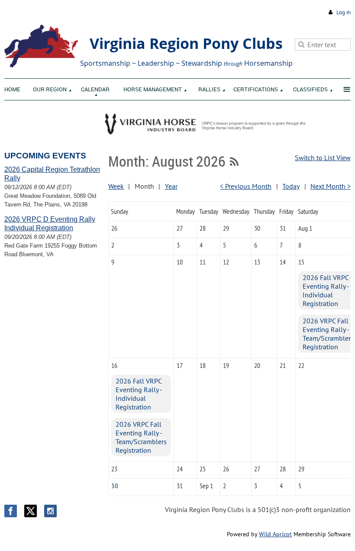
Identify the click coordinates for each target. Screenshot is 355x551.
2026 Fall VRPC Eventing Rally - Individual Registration (326, 290)
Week (116, 186)
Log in (343, 12)
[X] (30, 511)
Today (291, 186)
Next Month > (330, 186)
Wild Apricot (275, 534)
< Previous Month (245, 186)
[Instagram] (50, 511)
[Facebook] (10, 511)
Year (171, 186)
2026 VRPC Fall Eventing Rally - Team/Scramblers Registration (328, 333)
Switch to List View (323, 157)
